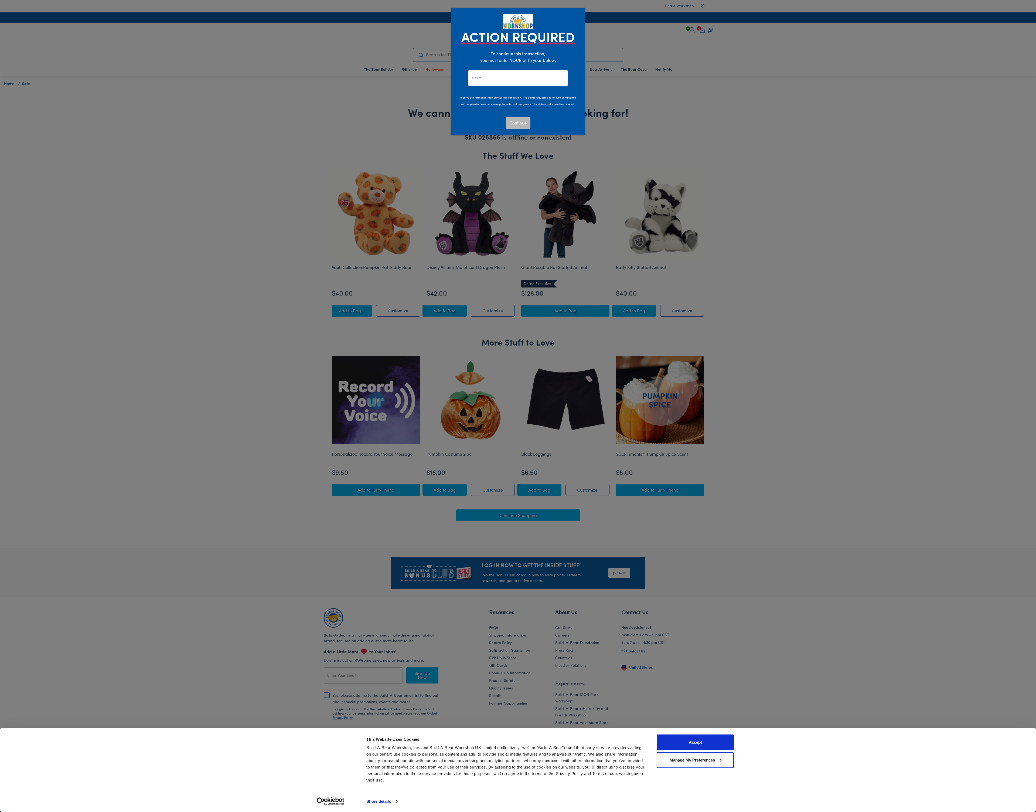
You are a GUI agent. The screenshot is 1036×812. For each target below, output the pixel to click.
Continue (518, 123)
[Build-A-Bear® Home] (518, 21)
